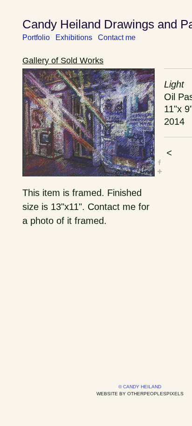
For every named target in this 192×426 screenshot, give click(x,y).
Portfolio (36, 37)
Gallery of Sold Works (62, 60)
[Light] (88, 122)
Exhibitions (73, 37)
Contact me (117, 37)
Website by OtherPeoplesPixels (140, 393)
